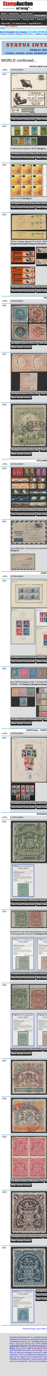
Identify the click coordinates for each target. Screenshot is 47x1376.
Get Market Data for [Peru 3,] (24, 343)
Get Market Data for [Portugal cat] (26, 719)
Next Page (40, 1329)
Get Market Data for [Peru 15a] (25, 393)
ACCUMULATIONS (36, 32)
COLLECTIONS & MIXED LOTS (14, 34)
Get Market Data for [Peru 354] (25, 450)
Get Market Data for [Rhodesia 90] (26, 1236)
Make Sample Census (21, 347)
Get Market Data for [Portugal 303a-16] (28, 803)
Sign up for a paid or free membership (26, 1357)
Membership (13, 14)
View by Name (40, 15)
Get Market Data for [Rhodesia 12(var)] (28, 900)
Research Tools (28, 19)
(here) (12, 1348)
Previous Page (29, 1329)
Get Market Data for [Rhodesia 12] (26, 1049)
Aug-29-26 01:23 (35, 23)
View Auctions (26, 14)
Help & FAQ (5, 23)
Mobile (3, 14)
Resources (41, 19)
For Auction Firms (19, 23)
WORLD (39, 34)
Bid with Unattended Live (10, 19)
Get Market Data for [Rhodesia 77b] (27, 1181)
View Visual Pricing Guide (23, 119)
